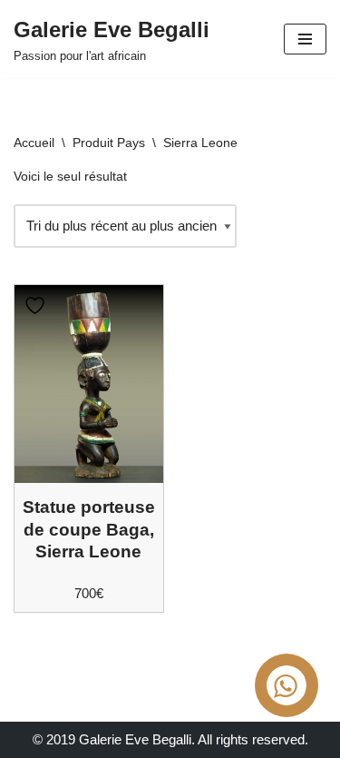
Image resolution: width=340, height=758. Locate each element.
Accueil (34, 142)
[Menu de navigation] (305, 39)
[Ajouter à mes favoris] (37, 305)
